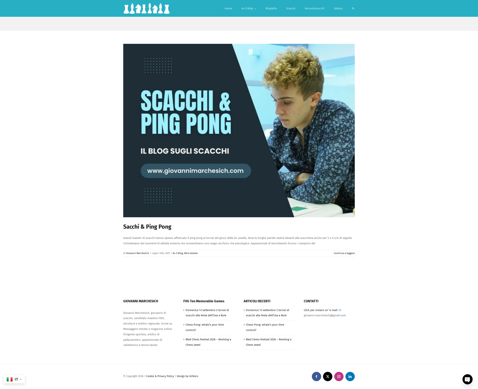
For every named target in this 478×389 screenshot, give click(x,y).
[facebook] (316, 376)
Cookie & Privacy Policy (160, 376)
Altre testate (191, 253)
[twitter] (327, 376)
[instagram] (339, 376)
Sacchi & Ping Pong (147, 226)
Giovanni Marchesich (137, 253)
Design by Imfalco (187, 376)
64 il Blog (178, 253)
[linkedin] (350, 376)
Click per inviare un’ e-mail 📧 (323, 310)
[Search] (353, 8)
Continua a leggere (344, 253)
